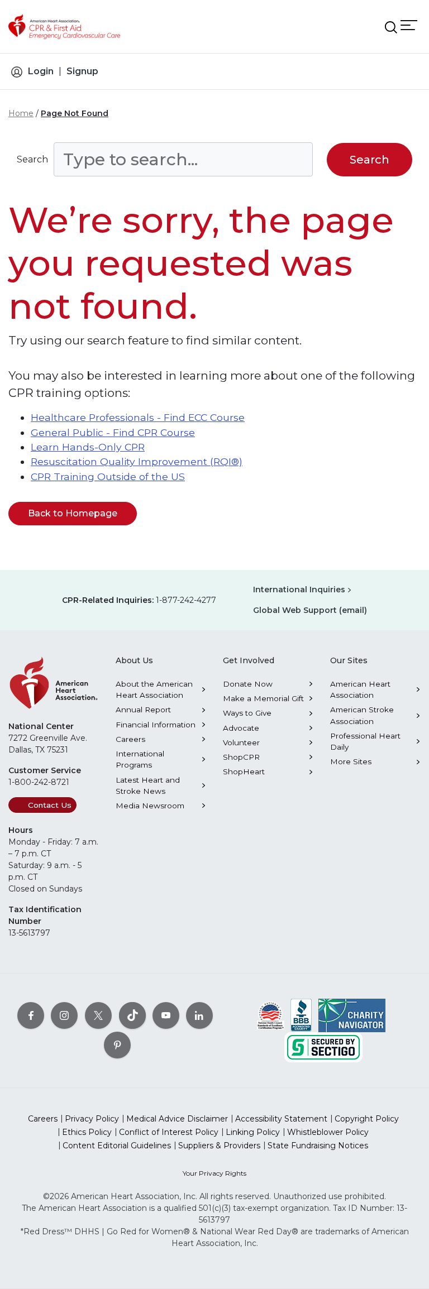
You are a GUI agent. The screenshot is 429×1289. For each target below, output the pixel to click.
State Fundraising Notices (318, 1146)
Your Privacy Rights (214, 1173)
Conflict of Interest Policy (168, 1132)
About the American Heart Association (154, 689)
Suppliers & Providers (219, 1146)
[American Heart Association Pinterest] (117, 1045)
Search (32, 159)
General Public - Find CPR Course (113, 432)
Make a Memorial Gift (263, 698)
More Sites (350, 761)
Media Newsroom (150, 805)
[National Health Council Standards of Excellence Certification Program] (270, 1015)
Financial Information (156, 724)
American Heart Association (360, 689)
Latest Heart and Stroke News (148, 785)
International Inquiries (299, 589)
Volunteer (241, 742)
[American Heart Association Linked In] (199, 1015)
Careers (130, 739)
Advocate (241, 727)
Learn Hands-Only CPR (88, 447)
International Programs (140, 759)
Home (21, 113)
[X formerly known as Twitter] (98, 1015)
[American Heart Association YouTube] (165, 1015)
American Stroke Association (362, 715)
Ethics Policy (87, 1132)
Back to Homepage (72, 513)
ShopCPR (241, 757)
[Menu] (409, 25)
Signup (82, 71)
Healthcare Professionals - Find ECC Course (138, 417)
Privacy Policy (92, 1119)
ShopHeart (244, 771)
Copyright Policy (367, 1119)
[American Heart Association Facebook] (30, 1015)
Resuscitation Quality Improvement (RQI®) (136, 461)
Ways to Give (247, 712)
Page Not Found (74, 113)
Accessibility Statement (281, 1119)
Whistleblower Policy (328, 1132)
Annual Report (143, 709)
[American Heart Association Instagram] (64, 1015)
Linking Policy (253, 1132)
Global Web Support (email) (310, 610)
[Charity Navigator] (351, 1015)
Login (41, 71)
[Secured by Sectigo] (323, 1047)
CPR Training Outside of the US (108, 476)
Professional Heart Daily (365, 741)
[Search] (391, 27)
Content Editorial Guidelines (117, 1146)
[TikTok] (132, 1015)
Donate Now (248, 683)
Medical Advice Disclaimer (177, 1119)
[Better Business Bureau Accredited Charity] (301, 1015)
